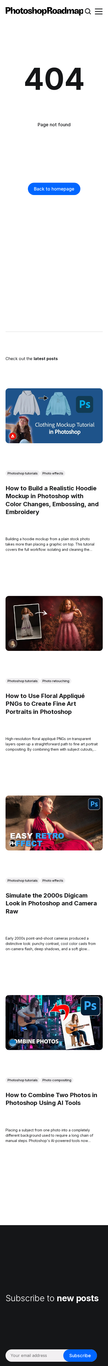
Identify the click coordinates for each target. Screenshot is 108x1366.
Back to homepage (54, 189)
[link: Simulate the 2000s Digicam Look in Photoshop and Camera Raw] (54, 848)
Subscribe (80, 1355)
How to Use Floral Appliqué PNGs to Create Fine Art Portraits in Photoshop (45, 703)
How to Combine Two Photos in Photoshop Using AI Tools (51, 1098)
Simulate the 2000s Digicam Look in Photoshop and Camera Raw (51, 903)
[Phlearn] (12, 843)
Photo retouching (55, 681)
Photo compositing (56, 1080)
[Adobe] (12, 436)
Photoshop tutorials (23, 473)
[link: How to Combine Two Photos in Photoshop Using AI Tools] (54, 1048)
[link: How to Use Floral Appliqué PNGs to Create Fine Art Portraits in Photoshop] (54, 649)
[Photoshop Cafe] (12, 1042)
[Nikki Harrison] (12, 643)
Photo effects (52, 473)
